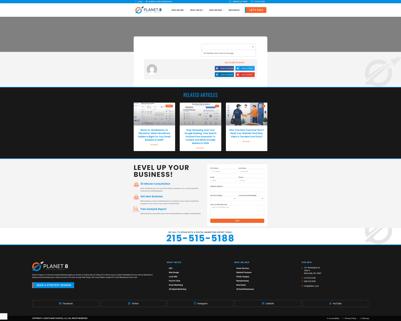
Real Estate (241, 285)
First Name (214, 168)
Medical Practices (243, 272)
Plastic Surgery (242, 276)
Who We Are (177, 10)
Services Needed (216, 195)
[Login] (140, 2)
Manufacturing (242, 281)
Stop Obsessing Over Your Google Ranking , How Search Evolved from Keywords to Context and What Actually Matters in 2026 (200, 137)
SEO (170, 268)
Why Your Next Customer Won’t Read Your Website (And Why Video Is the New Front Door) (246, 133)
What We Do (196, 10)
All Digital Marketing (177, 289)
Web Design (174, 272)
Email (212, 177)
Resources (234, 10)
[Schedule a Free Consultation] (160, 2)
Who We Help (215, 10)
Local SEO (173, 276)
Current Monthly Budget (247, 195)
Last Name (242, 168)
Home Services (242, 268)
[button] (253, 47)
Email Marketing (176, 285)
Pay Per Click (174, 281)
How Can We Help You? (218, 204)
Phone (241, 177)
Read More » (154, 145)
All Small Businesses (245, 289)
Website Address (216, 186)
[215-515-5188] (259, 1)
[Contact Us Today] (240, 1)
